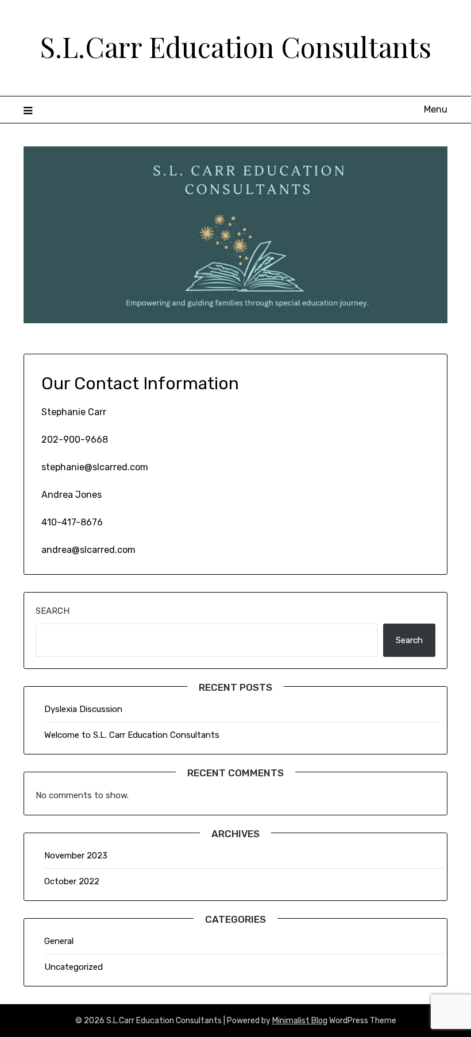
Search (53, 611)
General (59, 941)
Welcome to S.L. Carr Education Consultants (131, 735)
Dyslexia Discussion (83, 709)
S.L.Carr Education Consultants (235, 46)
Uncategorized (73, 967)
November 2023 (75, 855)
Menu (435, 109)
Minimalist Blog (299, 1021)
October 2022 (71, 881)
